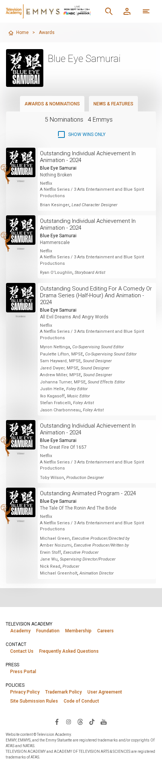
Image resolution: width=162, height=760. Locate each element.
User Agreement (104, 692)
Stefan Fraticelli (55, 402)
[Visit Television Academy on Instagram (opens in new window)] (68, 721)
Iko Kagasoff (52, 396)
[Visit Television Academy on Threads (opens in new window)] (80, 721)
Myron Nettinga (55, 346)
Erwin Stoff (50, 552)
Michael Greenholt (58, 573)
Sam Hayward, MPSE (60, 360)
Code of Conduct (81, 701)
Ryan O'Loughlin (56, 272)
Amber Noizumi (56, 545)
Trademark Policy (63, 692)
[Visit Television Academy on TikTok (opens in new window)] (92, 721)
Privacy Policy (25, 692)
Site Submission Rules (34, 701)
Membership (78, 630)
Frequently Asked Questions (69, 651)
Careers (105, 630)
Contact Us (22, 651)
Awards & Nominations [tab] (52, 104)
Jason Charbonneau (60, 410)
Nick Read (50, 566)
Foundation (48, 630)
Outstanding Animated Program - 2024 (88, 493)
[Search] (109, 11)
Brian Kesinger (54, 204)
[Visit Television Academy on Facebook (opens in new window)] (57, 721)
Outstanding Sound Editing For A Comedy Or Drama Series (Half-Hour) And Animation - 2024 (96, 295)
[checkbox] (81, 134)
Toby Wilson (52, 477)
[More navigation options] (146, 11)
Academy (20, 630)
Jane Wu (49, 559)
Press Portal (23, 671)
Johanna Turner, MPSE (63, 382)
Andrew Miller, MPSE (60, 374)
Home (22, 32)
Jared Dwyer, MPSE (59, 368)
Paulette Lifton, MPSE (61, 354)
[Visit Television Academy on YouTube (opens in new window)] (104, 721)
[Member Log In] (127, 11)
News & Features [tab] (113, 104)
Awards (47, 32)
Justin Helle (52, 388)
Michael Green (55, 538)
